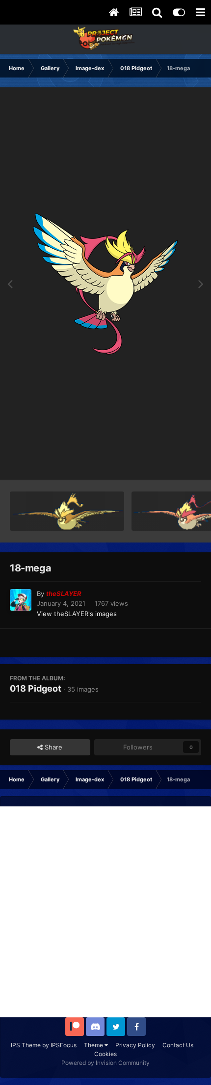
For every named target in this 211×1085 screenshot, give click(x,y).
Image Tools (171, 462)
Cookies (105, 1054)
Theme (94, 1045)
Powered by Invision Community (105, 1062)
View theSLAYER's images (77, 614)
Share (52, 747)
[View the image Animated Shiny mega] (67, 511)
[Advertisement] (105, 911)
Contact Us (177, 1045)
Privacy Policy (135, 1045)
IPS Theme (26, 1045)
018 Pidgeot (35, 688)
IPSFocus (64, 1045)
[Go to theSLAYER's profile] (20, 600)
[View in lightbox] (105, 283)
